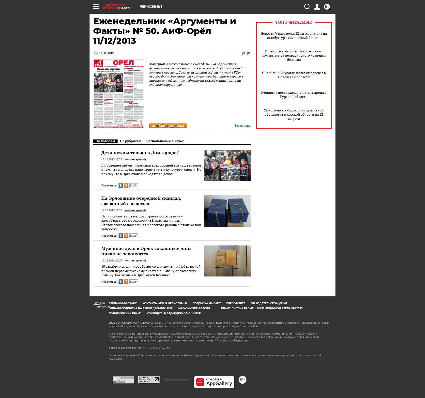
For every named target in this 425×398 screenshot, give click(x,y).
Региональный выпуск (165, 141)
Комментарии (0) (135, 159)
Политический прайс (125, 313)
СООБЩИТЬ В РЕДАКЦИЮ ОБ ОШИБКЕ (174, 313)
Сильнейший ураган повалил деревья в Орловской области (294, 75)
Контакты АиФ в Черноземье (164, 303)
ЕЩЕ (133, 185)
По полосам (105, 141)
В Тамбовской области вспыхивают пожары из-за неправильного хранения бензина (294, 55)
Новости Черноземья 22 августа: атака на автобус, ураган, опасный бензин (294, 35)
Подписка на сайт (207, 303)
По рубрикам (130, 141)
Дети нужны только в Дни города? (140, 152)
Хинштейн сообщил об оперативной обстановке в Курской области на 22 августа (294, 114)
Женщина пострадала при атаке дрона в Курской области (293, 94)
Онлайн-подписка (168, 126)
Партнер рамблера (176, 379)
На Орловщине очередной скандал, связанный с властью (141, 200)
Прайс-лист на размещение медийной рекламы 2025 (262, 308)
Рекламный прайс (123, 303)
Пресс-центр (235, 303)
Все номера (243, 125)
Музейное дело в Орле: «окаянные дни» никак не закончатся (146, 251)
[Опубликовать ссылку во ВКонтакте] (121, 185)
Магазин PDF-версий (194, 308)
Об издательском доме (269, 303)
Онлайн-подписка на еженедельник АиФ (141, 308)
